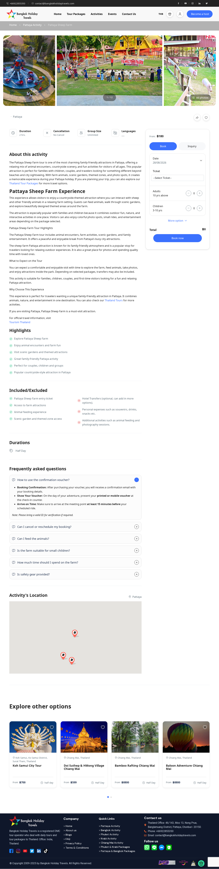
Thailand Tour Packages (23, 183)
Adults (156, 191)
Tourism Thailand (19, 322)
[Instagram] (192, 3)
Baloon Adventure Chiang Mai (184, 767)
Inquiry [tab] (192, 146)
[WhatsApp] (147, 847)
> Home (67, 826)
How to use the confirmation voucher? (43, 480)
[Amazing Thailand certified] (183, 862)
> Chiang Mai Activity (111, 842)
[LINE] (154, 847)
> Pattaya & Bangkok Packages (117, 851)
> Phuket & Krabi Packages (114, 847)
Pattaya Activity (32, 25)
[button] (169, 14)
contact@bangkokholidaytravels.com (54, 3)
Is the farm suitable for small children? (43, 550)
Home (57, 14)
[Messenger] (161, 847)
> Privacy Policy (72, 843)
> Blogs (67, 834)
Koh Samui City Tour (27, 765)
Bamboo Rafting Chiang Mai (135, 765)
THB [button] (161, 13)
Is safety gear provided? (33, 574)
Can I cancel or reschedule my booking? (44, 527)
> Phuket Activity (109, 834)
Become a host (200, 14)
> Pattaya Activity (109, 826)
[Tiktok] (46, 851)
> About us (69, 830)
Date (156, 158)
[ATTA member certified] (193, 863)
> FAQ (66, 839)
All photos (202, 97)
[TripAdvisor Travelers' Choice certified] (201, 863)
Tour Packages (76, 14)
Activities (97, 14)
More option (175, 220)
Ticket (156, 171)
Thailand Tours (114, 300)
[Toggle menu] (180, 14)
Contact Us (129, 14)
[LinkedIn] (199, 3)
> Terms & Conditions (76, 847)
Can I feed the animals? (33, 539)
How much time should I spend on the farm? (47, 562)
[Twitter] (207, 3)
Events (112, 14)
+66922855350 (17, 3)
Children (158, 206)
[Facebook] (178, 3)
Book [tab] (163, 146)
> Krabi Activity (108, 838)
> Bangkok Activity (109, 830)
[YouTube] (185, 3)
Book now (178, 238)
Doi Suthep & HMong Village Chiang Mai (84, 767)
